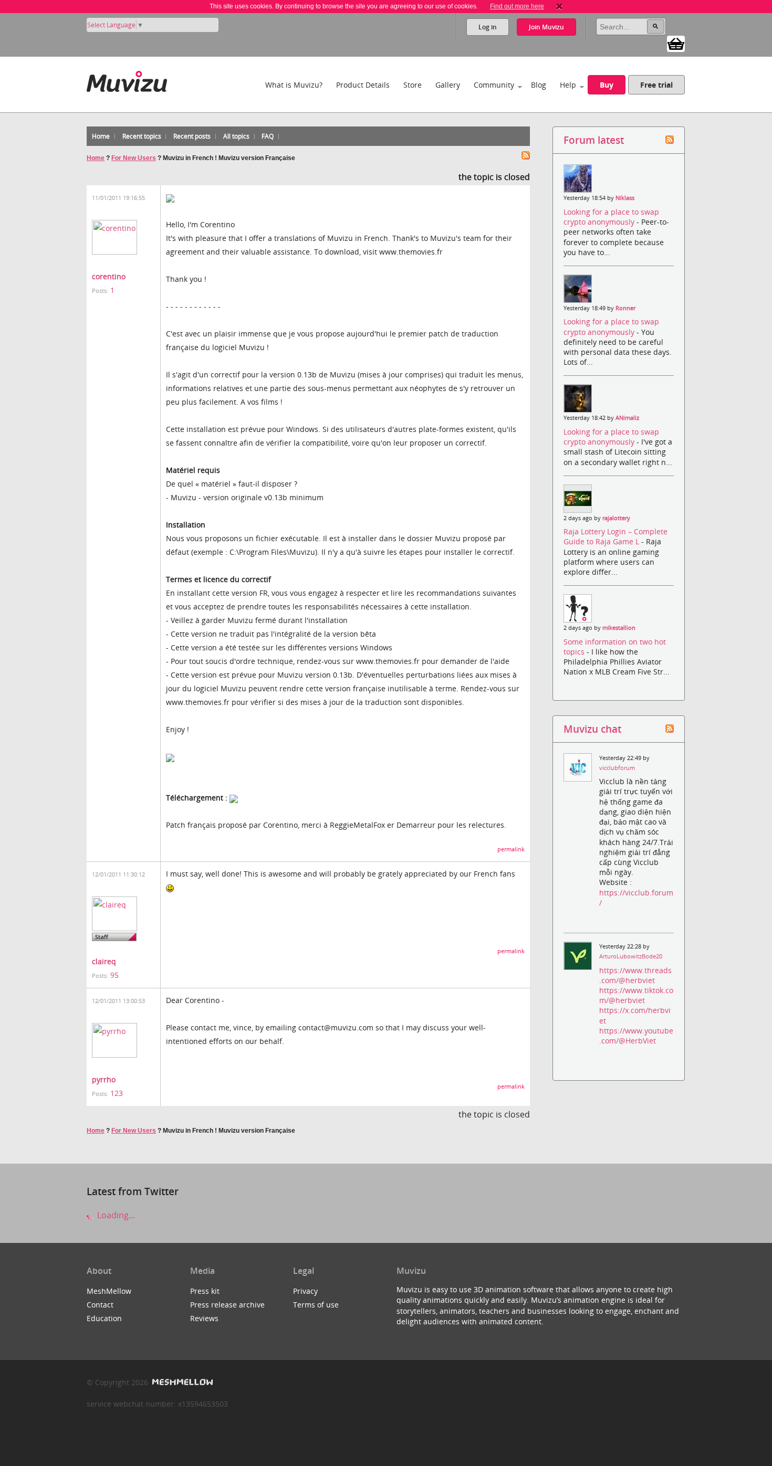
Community (494, 85)
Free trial (656, 85)
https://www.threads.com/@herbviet (635, 975)
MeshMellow (109, 1291)
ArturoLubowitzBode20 (630, 956)
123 (116, 1093)
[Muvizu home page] (127, 79)
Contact (100, 1305)
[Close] (559, 6)
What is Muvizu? (293, 85)
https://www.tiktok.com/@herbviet (636, 995)
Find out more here (517, 6)
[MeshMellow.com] (181, 1382)
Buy (606, 85)
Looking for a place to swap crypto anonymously (611, 217)
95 (114, 975)
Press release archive (227, 1305)
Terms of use (316, 1305)
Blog (538, 85)
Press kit (205, 1291)
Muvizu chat (592, 728)
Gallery (447, 85)
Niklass (624, 198)
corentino (109, 276)
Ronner (625, 308)
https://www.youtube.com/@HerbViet (636, 1036)
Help (568, 85)
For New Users (133, 158)
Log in (487, 27)
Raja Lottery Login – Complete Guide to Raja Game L (615, 536)
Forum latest (594, 139)
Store (412, 85)
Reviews (204, 1318)
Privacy (305, 1291)
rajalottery (616, 518)
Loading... (115, 1215)
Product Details (363, 85)
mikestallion (618, 627)
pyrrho (104, 1079)
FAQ (268, 136)
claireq (104, 961)
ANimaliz (627, 417)
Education (104, 1318)
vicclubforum (617, 768)
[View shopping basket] (676, 43)
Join (546, 27)
